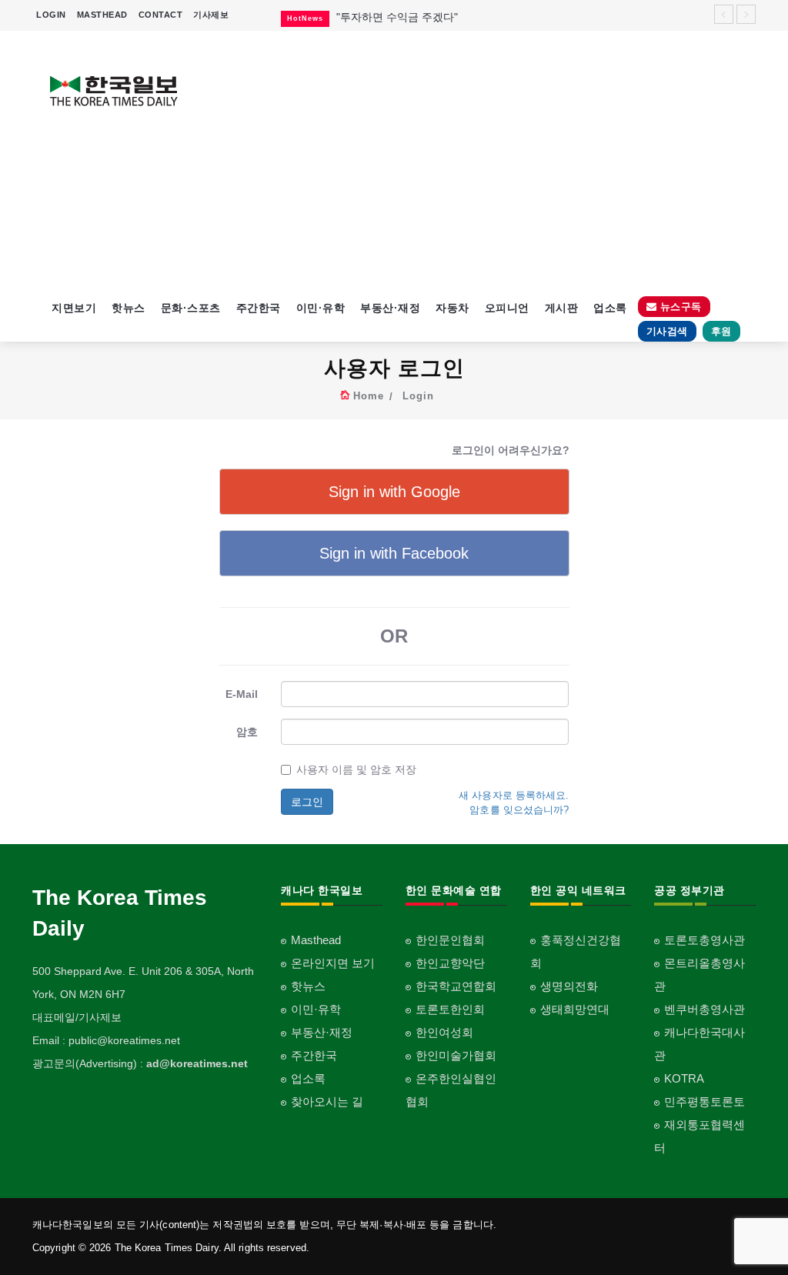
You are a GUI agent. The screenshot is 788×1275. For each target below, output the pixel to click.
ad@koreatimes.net (197, 1063)
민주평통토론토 (704, 1101)
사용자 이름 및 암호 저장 (356, 769)
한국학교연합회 (456, 986)
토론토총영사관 (704, 939)
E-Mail (241, 694)
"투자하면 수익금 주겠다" (397, 17)
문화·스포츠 (191, 308)
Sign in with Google (394, 491)
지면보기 (74, 308)
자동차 (452, 308)
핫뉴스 (128, 308)
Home (368, 396)
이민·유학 (321, 308)
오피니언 (507, 308)
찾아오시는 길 (327, 1101)
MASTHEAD (102, 14)
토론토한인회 (450, 1009)
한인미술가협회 (456, 1055)
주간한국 (258, 308)
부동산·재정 (390, 308)
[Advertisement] (487, 161)
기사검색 (667, 331)
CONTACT (161, 14)
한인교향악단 (450, 963)
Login (418, 396)
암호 (247, 732)
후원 (721, 331)
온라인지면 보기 (333, 963)
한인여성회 (444, 1032)
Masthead (316, 939)
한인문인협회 (450, 939)
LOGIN (51, 14)
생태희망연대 (574, 1009)
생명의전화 (569, 986)
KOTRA (684, 1078)
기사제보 (211, 14)
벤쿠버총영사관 (704, 1009)
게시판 (562, 308)
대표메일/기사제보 (77, 1017)
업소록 (610, 308)
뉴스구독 (679, 306)
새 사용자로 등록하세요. (514, 795)
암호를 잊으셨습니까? (519, 810)
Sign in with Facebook (394, 553)
